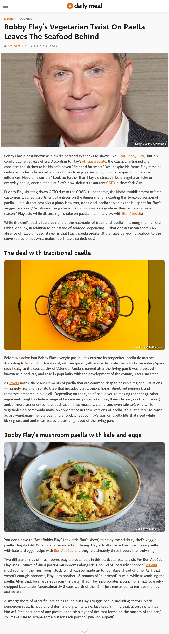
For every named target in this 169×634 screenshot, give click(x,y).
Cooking (26, 18)
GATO (110, 183)
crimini (151, 565)
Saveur (30, 363)
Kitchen (9, 18)
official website (94, 161)
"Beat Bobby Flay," (131, 156)
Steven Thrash (17, 46)
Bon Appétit (131, 213)
